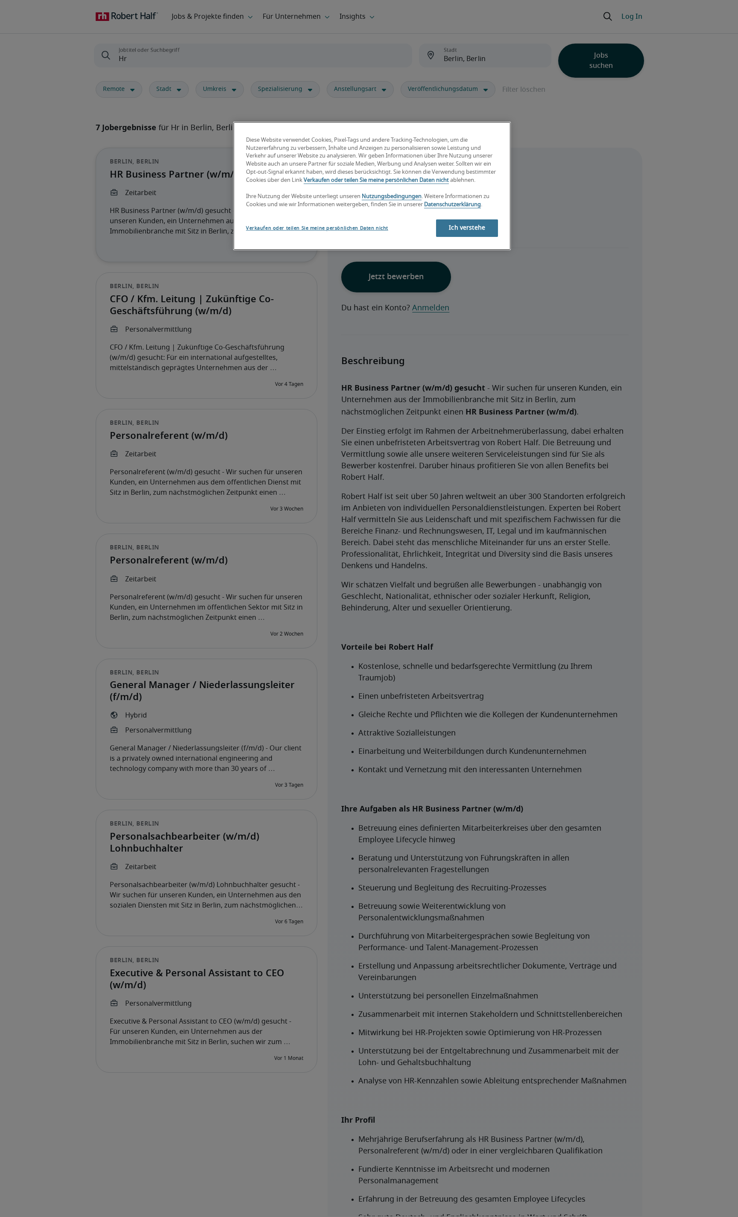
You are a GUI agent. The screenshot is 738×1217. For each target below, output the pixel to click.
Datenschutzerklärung (452, 204)
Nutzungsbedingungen (392, 196)
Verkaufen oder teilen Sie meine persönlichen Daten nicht (376, 181)
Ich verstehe (467, 228)
